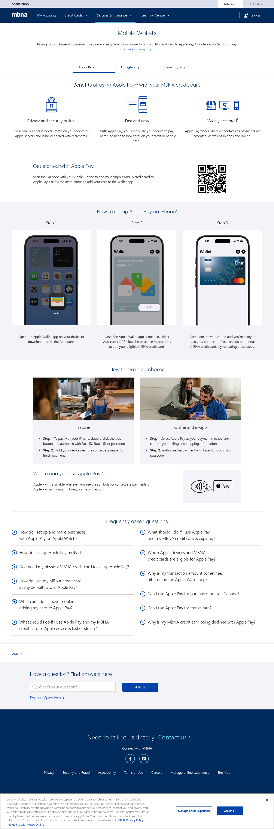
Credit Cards (73, 15)
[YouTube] (144, 758)
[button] (102, 489)
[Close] (267, 800)
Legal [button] (15, 653)
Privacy (49, 772)
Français (256, 3)
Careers (156, 772)
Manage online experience (190, 772)
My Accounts (46, 15)
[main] (137, 811)
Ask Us (140, 687)
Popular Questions (46, 698)
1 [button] (237, 119)
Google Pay (130, 67)
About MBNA (20, 3)
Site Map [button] (223, 772)
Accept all (230, 811)
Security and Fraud (76, 772)
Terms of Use (133, 772)
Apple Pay (86, 67)
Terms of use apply (136, 49)
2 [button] (176, 209)
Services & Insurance (115, 15)
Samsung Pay (174, 67)
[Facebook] (130, 758)
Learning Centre (153, 15)
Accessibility (107, 772)
